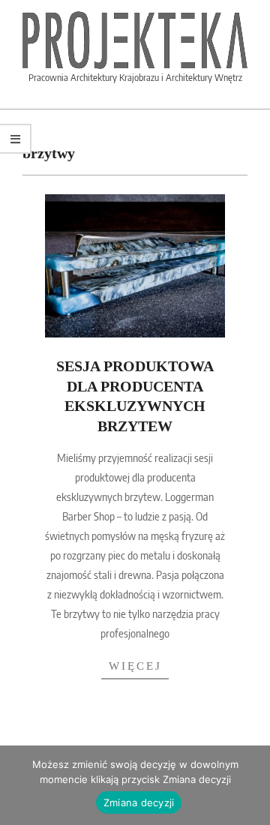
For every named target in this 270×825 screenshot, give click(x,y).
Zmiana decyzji (139, 802)
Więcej (135, 666)
